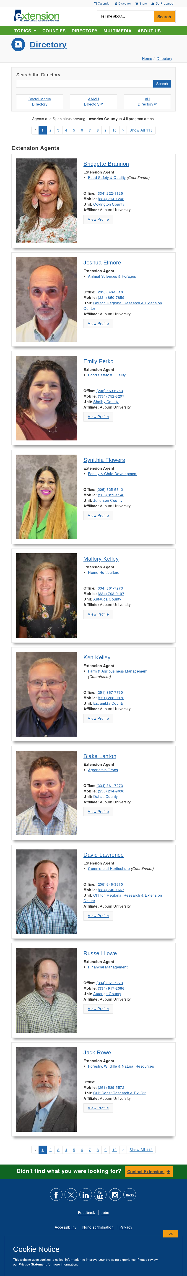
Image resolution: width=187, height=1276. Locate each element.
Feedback (86, 1212)
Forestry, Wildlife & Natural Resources (121, 1066)
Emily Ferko (98, 361)
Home (147, 58)
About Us (149, 31)
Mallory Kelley (101, 559)
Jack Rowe (97, 1052)
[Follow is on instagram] (115, 1196)
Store (143, 3)
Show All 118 (141, 130)
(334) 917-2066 (111, 988)
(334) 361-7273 (109, 588)
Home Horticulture (103, 572)
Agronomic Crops (103, 769)
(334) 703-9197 (111, 593)
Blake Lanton (99, 756)
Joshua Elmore (102, 262)
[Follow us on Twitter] (71, 1196)
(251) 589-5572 (111, 1087)
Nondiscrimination (98, 1227)
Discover (124, 3)
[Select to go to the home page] (36, 15)
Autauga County (107, 599)
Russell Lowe (100, 953)
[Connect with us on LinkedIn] (85, 1196)
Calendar (104, 3)
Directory (85, 31)
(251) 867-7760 (109, 692)
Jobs (105, 1212)
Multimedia (117, 31)
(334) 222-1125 (109, 193)
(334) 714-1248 (111, 198)
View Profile (98, 219)
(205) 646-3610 (109, 292)
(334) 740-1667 (111, 889)
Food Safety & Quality (107, 177)
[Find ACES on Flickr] (129, 1196)
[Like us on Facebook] (56, 1196)
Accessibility (66, 1227)
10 (114, 130)
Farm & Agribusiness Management (117, 671)
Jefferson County (107, 500)
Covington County (108, 204)
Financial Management (107, 967)
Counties (53, 31)
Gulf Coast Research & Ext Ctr (119, 1092)
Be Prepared (165, 3)
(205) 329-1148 (111, 494)
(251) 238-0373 (111, 697)
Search (164, 16)
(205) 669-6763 (109, 390)
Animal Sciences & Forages (112, 276)
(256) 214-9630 (111, 791)
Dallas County (105, 796)
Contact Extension (145, 1171)
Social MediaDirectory (40, 101)
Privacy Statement (33, 1264)
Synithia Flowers (104, 460)
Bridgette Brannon (106, 164)
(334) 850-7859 (111, 297)
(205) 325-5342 (109, 489)
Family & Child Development (112, 473)
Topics (24, 31)
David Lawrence (103, 855)
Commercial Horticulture (109, 868)
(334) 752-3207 (111, 396)
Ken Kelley (96, 657)
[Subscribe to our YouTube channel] (100, 1196)
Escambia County (108, 703)
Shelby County (106, 401)
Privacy (125, 1227)
